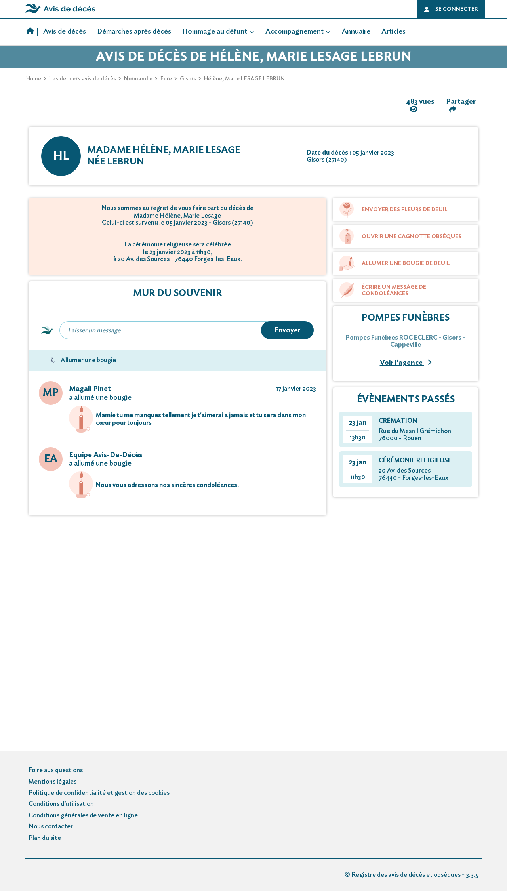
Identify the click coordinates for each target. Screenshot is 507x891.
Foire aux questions (56, 770)
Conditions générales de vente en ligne (83, 815)
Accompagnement (294, 31)
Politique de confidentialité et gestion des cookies (99, 793)
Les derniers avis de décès (82, 79)
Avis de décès (64, 31)
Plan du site (45, 838)
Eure (166, 79)
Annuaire (356, 31)
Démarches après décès (134, 31)
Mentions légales (52, 781)
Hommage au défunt (214, 31)
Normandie (138, 79)
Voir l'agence (402, 362)
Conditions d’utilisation (61, 804)
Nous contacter (51, 826)
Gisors (188, 79)
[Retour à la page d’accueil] (60, 13)
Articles (393, 31)
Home (33, 79)
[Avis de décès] (32, 32)
